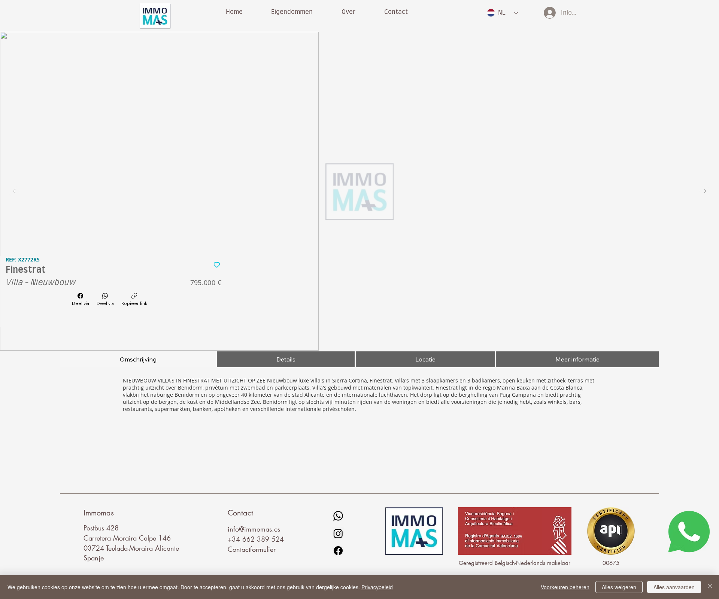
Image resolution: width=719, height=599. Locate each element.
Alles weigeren (619, 587)
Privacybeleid (377, 587)
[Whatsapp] (338, 516)
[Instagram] (338, 533)
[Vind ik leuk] (217, 264)
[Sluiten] (710, 587)
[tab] (138, 359)
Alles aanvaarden (674, 587)
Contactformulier (252, 549)
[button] (348, 12)
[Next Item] (704, 191)
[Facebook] (338, 551)
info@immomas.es (254, 528)
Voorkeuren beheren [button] (565, 587)
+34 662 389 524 (256, 539)
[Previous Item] (14, 191)
